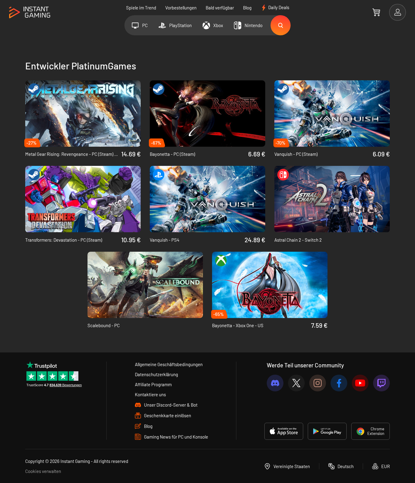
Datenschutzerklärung (156, 374)
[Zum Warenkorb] (376, 12)
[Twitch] (381, 383)
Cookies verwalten (43, 471)
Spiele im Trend (141, 7)
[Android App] (327, 431)
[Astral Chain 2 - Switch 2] (332, 199)
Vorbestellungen (181, 7)
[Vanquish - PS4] (207, 199)
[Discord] (275, 383)
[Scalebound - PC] (145, 285)
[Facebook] (339, 383)
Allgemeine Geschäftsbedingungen (169, 364)
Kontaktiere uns (150, 394)
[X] (296, 383)
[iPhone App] (283, 431)
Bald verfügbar (220, 7)
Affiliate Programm (153, 384)
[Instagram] (317, 383)
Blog (247, 7)
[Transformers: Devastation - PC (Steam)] (83, 199)
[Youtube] (360, 383)
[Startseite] (29, 13)
